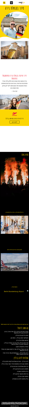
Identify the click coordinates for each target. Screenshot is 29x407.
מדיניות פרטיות (14, 406)
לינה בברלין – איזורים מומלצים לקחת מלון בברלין (15, 361)
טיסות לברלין (14, 287)
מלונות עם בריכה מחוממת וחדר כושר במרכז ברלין (15, 364)
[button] (11, 2)
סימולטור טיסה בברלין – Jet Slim (19, 338)
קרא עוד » (14, 91)
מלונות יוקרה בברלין (23, 376)
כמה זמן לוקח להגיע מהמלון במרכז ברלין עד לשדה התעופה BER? (14, 324)
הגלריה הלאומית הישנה (22, 347)
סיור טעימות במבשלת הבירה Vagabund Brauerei (14, 77)
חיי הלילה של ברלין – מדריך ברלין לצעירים (14, 212)
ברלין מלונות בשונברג (22, 371)
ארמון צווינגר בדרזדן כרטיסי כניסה (14, 249)
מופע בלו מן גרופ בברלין (22, 335)
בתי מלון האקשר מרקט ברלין (20, 374)
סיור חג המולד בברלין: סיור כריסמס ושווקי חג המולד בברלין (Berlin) (14, 349)
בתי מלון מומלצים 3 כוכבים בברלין (19, 366)
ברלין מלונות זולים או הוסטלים (20, 379)
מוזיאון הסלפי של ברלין (22, 340)
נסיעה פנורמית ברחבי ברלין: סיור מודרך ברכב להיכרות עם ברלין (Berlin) (16, 332)
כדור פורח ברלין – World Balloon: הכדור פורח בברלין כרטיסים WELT (15, 353)
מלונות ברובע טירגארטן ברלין (20, 369)
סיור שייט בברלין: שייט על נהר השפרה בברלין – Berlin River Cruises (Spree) (15, 343)
